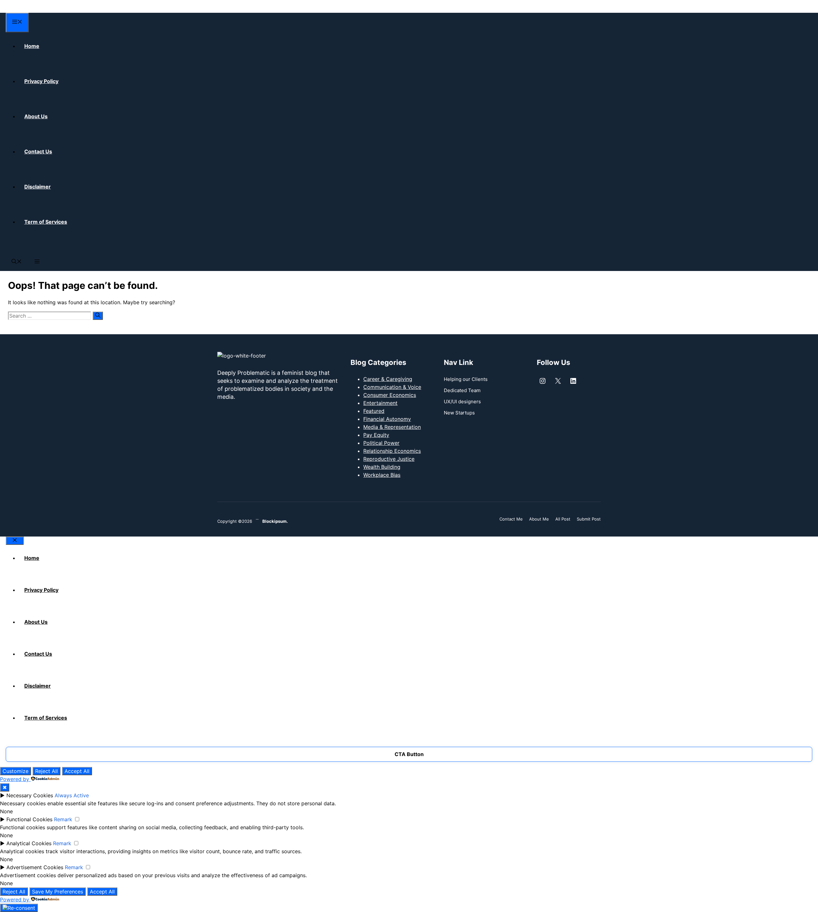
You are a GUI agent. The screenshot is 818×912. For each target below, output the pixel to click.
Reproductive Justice (388, 459)
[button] (16, 262)
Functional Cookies (29, 819)
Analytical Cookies (28, 843)
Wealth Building (381, 467)
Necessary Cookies (29, 795)
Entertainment (380, 403)
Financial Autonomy (387, 419)
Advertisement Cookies (34, 867)
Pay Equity (376, 435)
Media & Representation (392, 427)
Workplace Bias (381, 475)
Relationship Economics (392, 451)
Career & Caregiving (387, 379)
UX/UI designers (462, 401)
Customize (15, 771)
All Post (562, 519)
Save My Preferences (57, 891)
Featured (373, 411)
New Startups (459, 413)
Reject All (46, 771)
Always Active (72, 795)
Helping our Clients (466, 379)
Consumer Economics (389, 395)
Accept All (77, 771)
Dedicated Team (462, 390)
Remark (63, 819)
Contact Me (511, 519)
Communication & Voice (392, 387)
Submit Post (589, 519)
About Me (539, 519)
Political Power (381, 443)
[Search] (98, 316)
